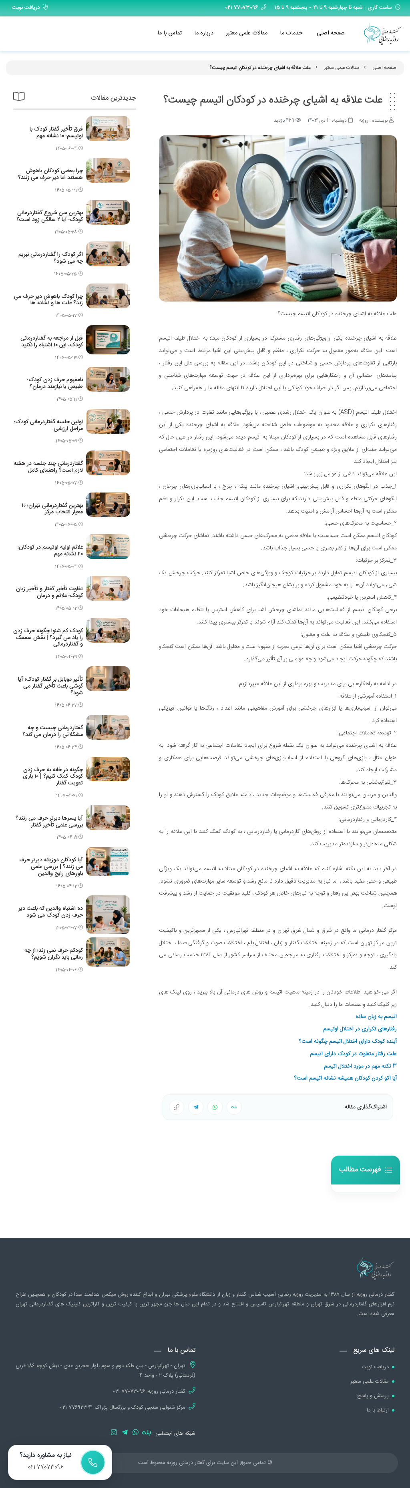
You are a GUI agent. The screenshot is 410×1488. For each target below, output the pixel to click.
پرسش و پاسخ (373, 1395)
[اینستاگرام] (114, 1433)
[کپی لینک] (176, 1107)
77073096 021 (129, 1391)
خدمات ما (291, 33)
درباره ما (203, 33)
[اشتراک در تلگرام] (195, 1107)
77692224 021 (76, 1407)
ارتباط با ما (378, 1410)
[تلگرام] (124, 1433)
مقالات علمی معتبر (246, 33)
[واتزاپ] (135, 1433)
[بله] (145, 1433)
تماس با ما (169, 33)
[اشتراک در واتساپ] (234, 1107)
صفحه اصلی (331, 33)
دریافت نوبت (26, 7)
